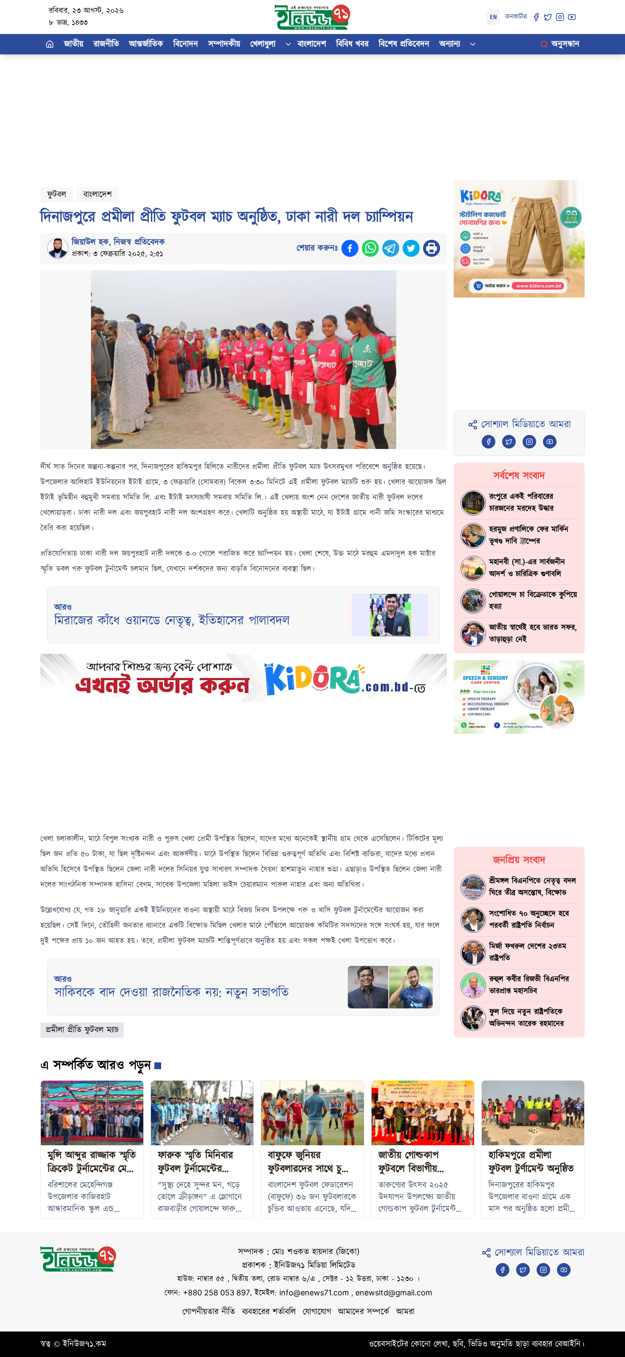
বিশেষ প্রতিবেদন (404, 44)
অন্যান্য (450, 44)
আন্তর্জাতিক (146, 44)
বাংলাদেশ (312, 44)
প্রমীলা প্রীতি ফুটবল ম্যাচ (82, 1030)
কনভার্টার (516, 17)
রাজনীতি (106, 44)
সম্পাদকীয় (224, 44)
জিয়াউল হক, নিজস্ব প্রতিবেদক (118, 242)
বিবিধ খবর (352, 44)
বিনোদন (185, 44)
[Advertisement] (295, 113)
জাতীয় (73, 44)
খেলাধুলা (263, 44)
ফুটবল (56, 195)
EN (493, 17)
